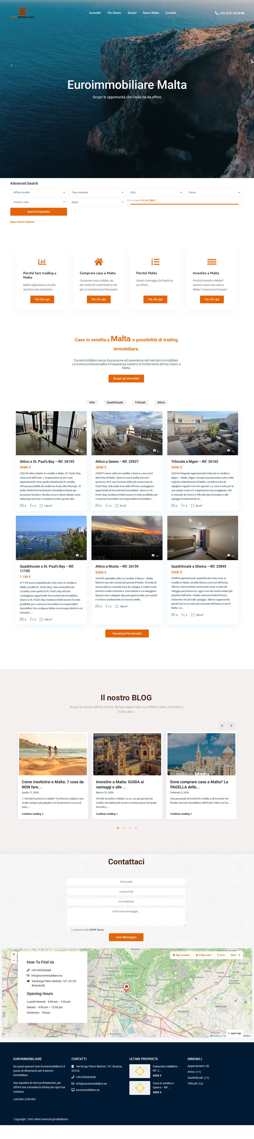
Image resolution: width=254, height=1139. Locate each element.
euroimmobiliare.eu (88, 1090)
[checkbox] (68, 929)
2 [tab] (124, 828)
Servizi (132, 13)
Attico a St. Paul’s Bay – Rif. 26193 (47, 461)
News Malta (151, 13)
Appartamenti (196, 1066)
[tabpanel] (53, 776)
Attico (191, 1071)
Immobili (95, 13)
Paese (192, 192)
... (29, 806)
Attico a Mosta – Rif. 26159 (117, 566)
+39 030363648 (41, 970)
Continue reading (31, 813)
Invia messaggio (126, 937)
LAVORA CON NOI (24, 1099)
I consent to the (87, 929)
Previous (222, 726)
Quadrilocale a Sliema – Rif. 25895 (198, 566)
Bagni (75, 202)
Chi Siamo (114, 13)
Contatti (170, 13)
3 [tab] (130, 828)
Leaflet (216, 1035)
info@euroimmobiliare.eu (46, 975)
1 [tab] (118, 828)
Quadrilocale (195, 1077)
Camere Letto (21, 202)
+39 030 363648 (231, 13)
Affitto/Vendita (21, 192)
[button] (127, 988)
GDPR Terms (96, 929)
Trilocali (192, 1083)
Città (132, 192)
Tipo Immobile (80, 192)
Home (78, 13)
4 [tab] (136, 828)
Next (231, 726)
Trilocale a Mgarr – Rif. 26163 (194, 461)
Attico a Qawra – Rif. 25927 (117, 461)
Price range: (133, 200)
